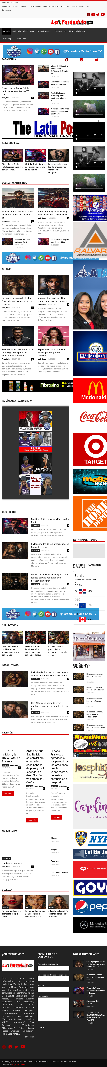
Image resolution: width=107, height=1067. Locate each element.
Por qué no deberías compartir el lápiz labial (11, 914)
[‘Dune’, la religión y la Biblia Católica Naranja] (11, 743)
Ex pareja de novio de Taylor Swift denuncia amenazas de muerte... (17, 301)
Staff (88, 6)
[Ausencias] (43, 864)
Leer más (8, 793)
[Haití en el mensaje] (18, 848)
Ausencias (55, 861)
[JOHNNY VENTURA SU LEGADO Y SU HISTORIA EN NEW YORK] (35, 421)
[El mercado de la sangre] (78, 1003)
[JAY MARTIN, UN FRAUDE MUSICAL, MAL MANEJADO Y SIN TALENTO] (78, 1014)
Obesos (54, 838)
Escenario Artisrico (44, 31)
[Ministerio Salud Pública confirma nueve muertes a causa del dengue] (35, 637)
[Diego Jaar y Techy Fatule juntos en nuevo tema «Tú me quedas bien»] (18, 75)
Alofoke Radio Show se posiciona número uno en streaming (60, 111)
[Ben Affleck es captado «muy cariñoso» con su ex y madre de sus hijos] (15, 709)
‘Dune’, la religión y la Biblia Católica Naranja (11, 756)
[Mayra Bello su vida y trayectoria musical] (35, 484)
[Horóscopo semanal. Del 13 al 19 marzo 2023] (78, 676)
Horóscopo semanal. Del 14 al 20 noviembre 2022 (95, 977)
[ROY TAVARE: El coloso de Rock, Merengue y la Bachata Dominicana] (35, 463)
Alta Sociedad (28, 31)
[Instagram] (93, 15)
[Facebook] (88, 15)
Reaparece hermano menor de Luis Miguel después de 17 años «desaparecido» (17, 352)
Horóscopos (8, 38)
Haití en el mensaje (12, 863)
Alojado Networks (19, 1064)
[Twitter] (98, 15)
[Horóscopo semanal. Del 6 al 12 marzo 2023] (78, 689)
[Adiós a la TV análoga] (43, 875)
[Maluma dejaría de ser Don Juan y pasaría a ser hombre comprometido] (53, 285)
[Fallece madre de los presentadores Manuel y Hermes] (15, 550)
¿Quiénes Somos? (77, 6)
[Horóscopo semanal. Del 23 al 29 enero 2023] (78, 727)
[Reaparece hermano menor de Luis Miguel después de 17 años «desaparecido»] (18, 336)
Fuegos (54, 850)
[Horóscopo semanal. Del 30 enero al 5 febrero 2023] (78, 714)
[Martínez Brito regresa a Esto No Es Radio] (43, 84)
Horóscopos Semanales (81, 666)
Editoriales (65, 6)
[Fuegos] (43, 852)
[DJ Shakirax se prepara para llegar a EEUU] (43, 241)
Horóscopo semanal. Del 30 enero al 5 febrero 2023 (95, 714)
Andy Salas (6, 98)
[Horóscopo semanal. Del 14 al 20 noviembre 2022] (78, 977)
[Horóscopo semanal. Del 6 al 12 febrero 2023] (78, 700)
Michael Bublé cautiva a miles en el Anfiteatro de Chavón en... (17, 214)
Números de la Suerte (51, 6)
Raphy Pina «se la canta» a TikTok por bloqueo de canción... (51, 352)
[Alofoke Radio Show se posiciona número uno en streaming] (43, 111)
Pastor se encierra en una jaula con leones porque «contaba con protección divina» (49, 577)
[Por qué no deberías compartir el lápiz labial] (12, 902)
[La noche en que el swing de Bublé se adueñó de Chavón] (7, 241)
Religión (23, 6)
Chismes (58, 31)
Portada (6, 31)
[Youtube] (102, 15)
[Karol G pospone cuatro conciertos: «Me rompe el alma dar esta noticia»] (78, 963)
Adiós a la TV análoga (59, 872)
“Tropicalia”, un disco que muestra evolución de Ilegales (96, 990)
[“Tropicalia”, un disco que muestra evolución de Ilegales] (78, 990)
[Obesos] (43, 841)
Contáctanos (6, 10)
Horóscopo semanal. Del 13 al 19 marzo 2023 (95, 676)
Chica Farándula (35, 6)
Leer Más (29, 1036)
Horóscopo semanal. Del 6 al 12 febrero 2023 (95, 701)
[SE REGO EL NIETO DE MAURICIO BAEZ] (35, 442)
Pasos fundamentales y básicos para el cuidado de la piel (35, 914)
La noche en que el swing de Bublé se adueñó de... (22, 242)
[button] (101, 31)
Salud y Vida (80, 31)
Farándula (16, 31)
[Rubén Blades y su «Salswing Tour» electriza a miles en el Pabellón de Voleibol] (43, 95)
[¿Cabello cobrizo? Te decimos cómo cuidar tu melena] (58, 902)
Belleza (15, 6)
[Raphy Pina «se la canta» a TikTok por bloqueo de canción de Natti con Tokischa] (53, 336)
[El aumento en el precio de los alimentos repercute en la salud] (58, 637)
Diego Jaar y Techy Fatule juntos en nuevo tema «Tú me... (15, 91)
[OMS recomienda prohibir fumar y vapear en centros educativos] (12, 637)
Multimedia (6, 6)
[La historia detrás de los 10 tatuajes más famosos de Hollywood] (58, 155)
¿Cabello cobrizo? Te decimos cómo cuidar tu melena (58, 914)
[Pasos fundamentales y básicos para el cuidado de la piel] (35, 902)
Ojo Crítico (68, 31)
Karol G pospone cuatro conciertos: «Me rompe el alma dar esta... (96, 964)
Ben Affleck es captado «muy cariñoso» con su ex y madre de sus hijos (50, 706)
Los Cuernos (21, 38)
